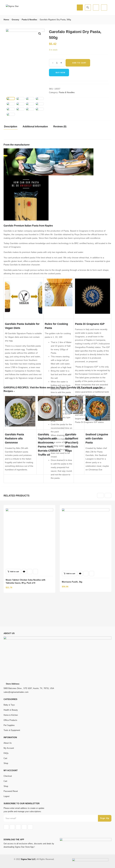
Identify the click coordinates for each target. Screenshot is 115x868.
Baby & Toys (9, 705)
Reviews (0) (59, 126)
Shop (6, 763)
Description (10, 126)
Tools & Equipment (12, 730)
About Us (8, 743)
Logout (6, 796)
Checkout (8, 776)
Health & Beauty (11, 710)
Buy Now (60, 72)
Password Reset (11, 791)
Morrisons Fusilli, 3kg (72, 582)
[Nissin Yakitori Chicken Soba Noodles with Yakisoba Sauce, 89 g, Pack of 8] (29, 510)
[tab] (12, 127)
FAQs (6, 753)
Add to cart (79, 63)
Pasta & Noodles (29, 19)
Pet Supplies (9, 725)
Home (6, 19)
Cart (5, 758)
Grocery (15, 19)
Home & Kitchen (11, 715)
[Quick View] (24, 571)
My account (9, 748)
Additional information (35, 126)
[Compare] (35, 571)
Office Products (10, 720)
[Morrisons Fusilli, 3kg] (85, 510)
